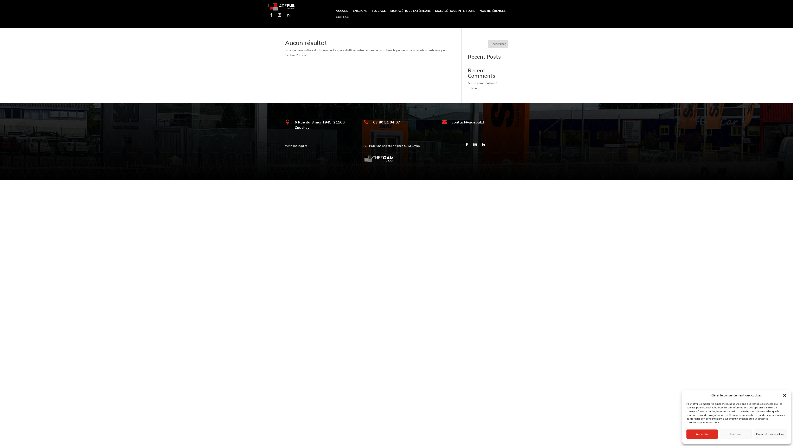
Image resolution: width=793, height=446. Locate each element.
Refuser (736, 434)
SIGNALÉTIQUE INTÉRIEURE (455, 11)
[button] (785, 395)
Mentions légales (296, 146)
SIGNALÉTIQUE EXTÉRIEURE (410, 11)
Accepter (702, 434)
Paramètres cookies (770, 434)
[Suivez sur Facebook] (271, 15)
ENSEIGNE (360, 11)
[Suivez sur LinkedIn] (288, 15)
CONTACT (343, 17)
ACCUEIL (342, 11)
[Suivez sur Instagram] (279, 15)
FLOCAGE (379, 11)
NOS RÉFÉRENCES (493, 11)
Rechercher (498, 44)
